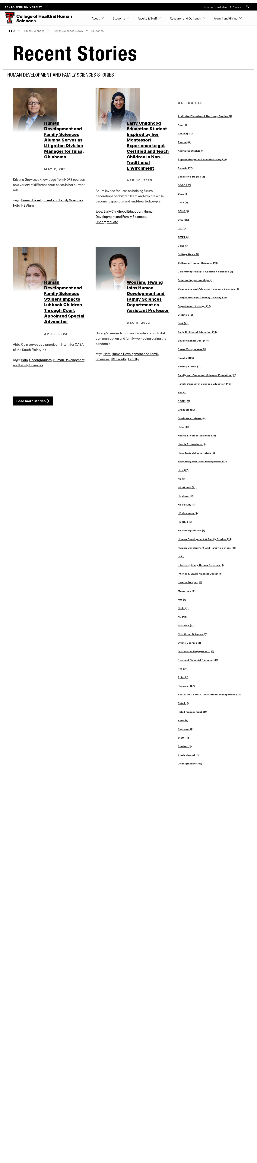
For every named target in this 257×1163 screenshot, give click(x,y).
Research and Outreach (185, 18)
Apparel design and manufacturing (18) (202, 159)
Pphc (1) (183, 677)
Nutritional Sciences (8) (192, 634)
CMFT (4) (183, 236)
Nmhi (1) (183, 608)
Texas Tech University (23, 7)
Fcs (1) (182, 392)
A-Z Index (235, 6)
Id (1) (181, 556)
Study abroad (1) (188, 754)
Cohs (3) (183, 245)
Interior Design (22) (190, 582)
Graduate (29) (186, 409)
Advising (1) (185, 133)
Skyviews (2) (185, 728)
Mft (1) (182, 599)
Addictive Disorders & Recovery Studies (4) (205, 116)
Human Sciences (34, 31)
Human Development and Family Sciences (52, 199)
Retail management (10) (193, 711)
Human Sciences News (67, 31)
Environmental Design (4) (194, 340)
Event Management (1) (192, 349)
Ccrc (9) (183, 193)
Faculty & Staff (147, 18)
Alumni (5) (184, 142)
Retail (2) (183, 703)
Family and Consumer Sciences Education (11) (207, 375)
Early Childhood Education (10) (197, 331)
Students (119, 18)
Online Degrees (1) (189, 642)
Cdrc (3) (183, 202)
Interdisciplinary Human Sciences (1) (201, 564)
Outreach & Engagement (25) (196, 651)
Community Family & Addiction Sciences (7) (205, 271)
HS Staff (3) (185, 521)
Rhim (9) (183, 720)
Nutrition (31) (186, 625)
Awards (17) (185, 167)
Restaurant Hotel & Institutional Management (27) (209, 694)
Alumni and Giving (225, 18)
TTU (11, 31)
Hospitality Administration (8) (196, 452)
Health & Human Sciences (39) (197, 435)
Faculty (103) (186, 357)
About (96, 18)
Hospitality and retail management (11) (202, 461)
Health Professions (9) (192, 444)
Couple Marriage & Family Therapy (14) (202, 297)
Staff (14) (183, 737)
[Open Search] (248, 7)
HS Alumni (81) (187, 487)
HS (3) (181, 478)
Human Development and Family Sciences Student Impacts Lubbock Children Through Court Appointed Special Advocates (64, 301)
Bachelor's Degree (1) (191, 176)
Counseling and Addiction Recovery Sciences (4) (208, 288)
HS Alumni (28, 204)
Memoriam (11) (187, 590)
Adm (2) (183, 124)
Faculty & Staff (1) (189, 366)
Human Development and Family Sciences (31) (207, 547)
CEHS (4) (183, 211)
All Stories (97, 31)
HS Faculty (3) (186, 504)
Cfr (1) (182, 228)
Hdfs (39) (183, 426)
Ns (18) (182, 616)
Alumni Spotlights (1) (191, 150)
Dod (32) (183, 323)
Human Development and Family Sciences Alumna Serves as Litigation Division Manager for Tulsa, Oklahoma (64, 139)
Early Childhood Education (122, 210)
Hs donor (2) (186, 495)
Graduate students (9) (191, 418)
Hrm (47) (183, 470)
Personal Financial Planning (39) (198, 659)
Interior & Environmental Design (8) (200, 573)
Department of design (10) (194, 306)
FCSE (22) (184, 400)
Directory (208, 6)
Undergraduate (107, 221)
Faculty (133, 358)
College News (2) (188, 254)
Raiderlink (221, 6)
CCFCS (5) (184, 185)
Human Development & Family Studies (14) (205, 539)
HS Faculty (118, 358)
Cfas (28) (183, 219)
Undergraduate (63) (190, 763)
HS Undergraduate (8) (191, 530)
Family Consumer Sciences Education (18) (204, 383)
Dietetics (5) (185, 314)
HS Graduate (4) (188, 513)
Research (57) (186, 685)
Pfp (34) (183, 668)
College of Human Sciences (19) (198, 262)
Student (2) (185, 746)
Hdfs (16, 204)
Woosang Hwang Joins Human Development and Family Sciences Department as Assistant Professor (148, 295)
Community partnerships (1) (195, 280)
